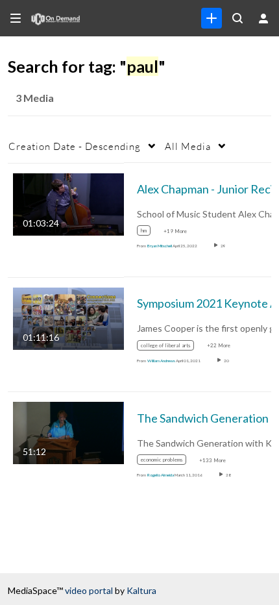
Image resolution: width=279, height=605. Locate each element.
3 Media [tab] (35, 98)
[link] (211, 18)
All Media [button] (188, 146)
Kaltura (141, 590)
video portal (89, 590)
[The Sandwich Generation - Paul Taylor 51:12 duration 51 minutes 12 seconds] (68, 432)
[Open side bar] (15, 18)
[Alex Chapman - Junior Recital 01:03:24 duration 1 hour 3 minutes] (68, 202)
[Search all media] (237, 18)
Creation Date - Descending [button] (74, 146)
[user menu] (263, 18)
